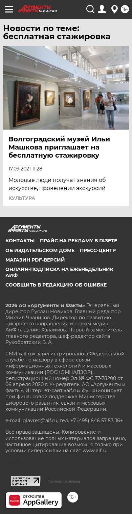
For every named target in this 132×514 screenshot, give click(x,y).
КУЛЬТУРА (21, 198)
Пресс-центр (98, 250)
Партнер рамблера (64, 481)
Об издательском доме (39, 250)
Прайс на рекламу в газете (78, 241)
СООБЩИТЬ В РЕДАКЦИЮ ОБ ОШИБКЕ (56, 285)
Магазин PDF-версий (35, 260)
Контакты (20, 241)
